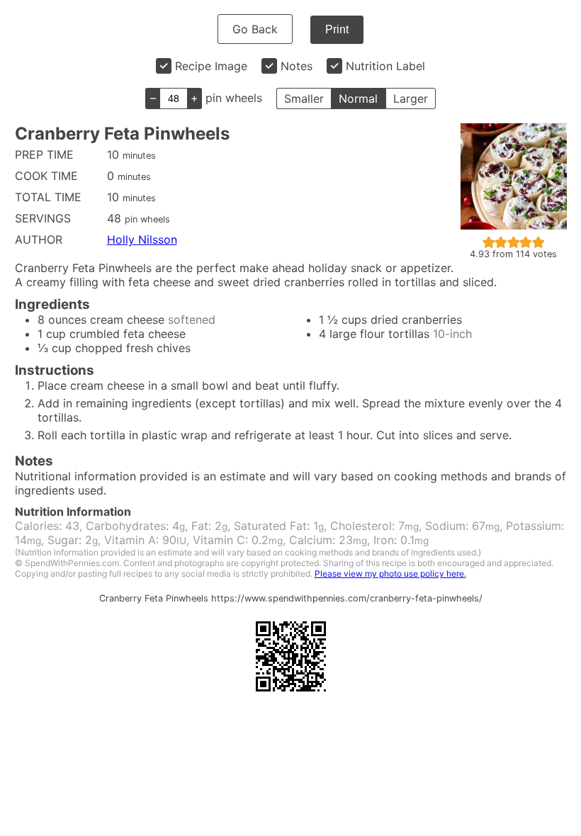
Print (337, 29)
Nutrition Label (385, 66)
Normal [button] (358, 98)
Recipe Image (211, 66)
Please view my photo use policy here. (390, 573)
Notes (296, 66)
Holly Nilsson (142, 239)
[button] (489, 242)
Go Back (255, 29)
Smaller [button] (304, 98)
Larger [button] (410, 98)
